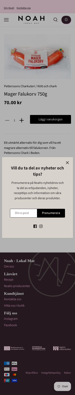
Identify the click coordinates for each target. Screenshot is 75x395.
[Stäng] (67, 162)
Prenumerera (51, 213)
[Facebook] (35, 226)
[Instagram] (41, 226)
